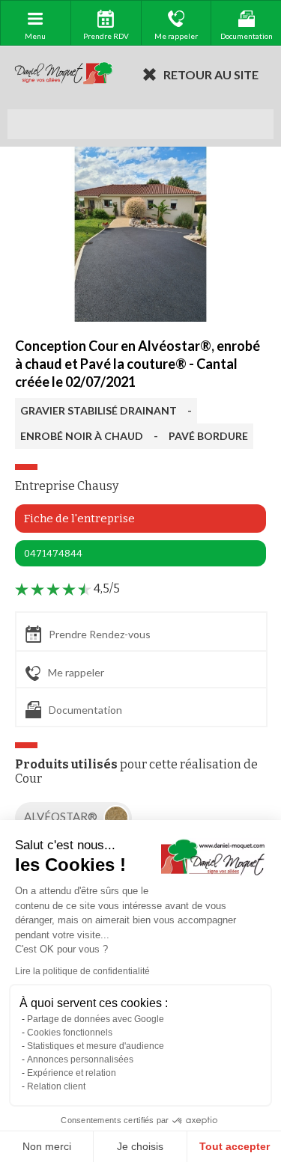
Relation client (56, 1086)
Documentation (85, 709)
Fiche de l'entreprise (79, 518)
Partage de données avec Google (95, 1019)
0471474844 (53, 553)
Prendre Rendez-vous (100, 634)
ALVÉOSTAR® (62, 816)
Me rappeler (76, 672)
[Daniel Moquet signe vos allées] (63, 74)
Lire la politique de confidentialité (82, 971)
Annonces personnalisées (80, 1059)
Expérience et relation (71, 1073)
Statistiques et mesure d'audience (95, 1046)
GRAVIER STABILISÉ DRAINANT (98, 410)
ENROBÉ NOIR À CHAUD (81, 435)
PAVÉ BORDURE (208, 435)
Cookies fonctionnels (69, 1032)
